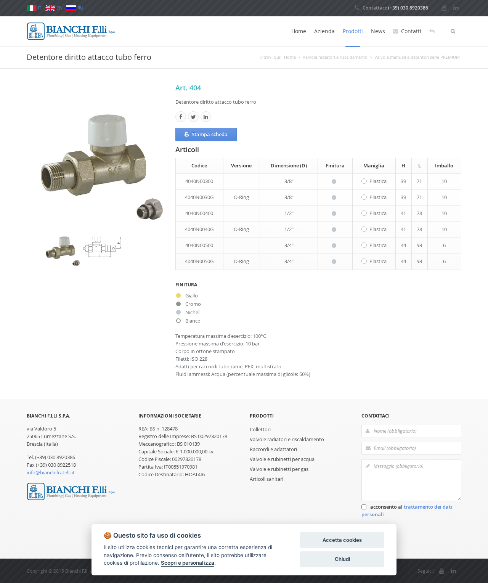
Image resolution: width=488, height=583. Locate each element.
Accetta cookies (342, 540)
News (378, 31)
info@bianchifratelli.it (51, 472)
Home (298, 31)
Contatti (411, 31)
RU (79, 8)
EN (59, 8)
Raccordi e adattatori (273, 449)
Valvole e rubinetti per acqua (282, 459)
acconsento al (406, 510)
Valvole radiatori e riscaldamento (287, 439)
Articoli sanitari (266, 478)
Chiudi (342, 559)
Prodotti (353, 31)
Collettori (260, 429)
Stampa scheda (210, 134)
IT (39, 8)
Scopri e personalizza (187, 563)
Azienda (324, 31)
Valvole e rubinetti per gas (279, 469)
